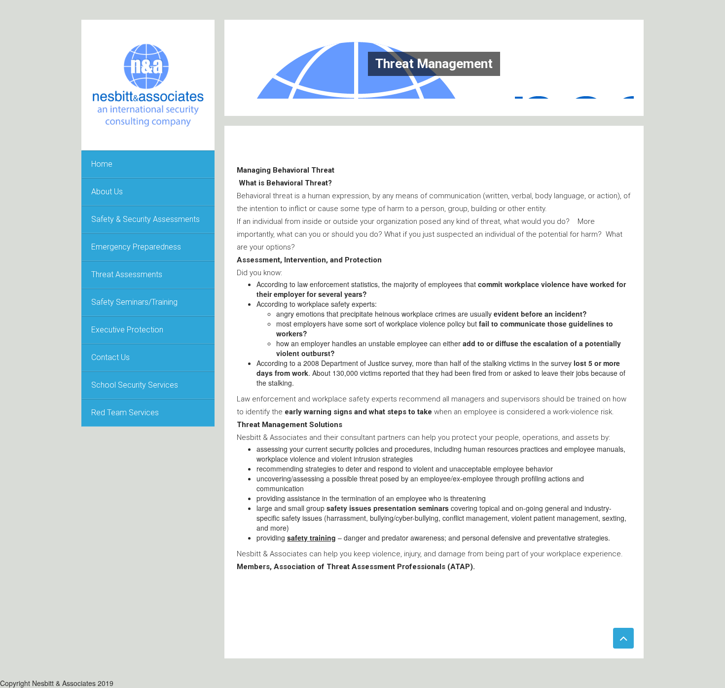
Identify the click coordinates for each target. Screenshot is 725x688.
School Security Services (134, 385)
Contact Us (110, 357)
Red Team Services (125, 412)
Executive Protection (127, 329)
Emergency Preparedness (136, 247)
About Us (107, 191)
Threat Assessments (126, 274)
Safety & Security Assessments (145, 219)
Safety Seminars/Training (134, 302)
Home (101, 164)
